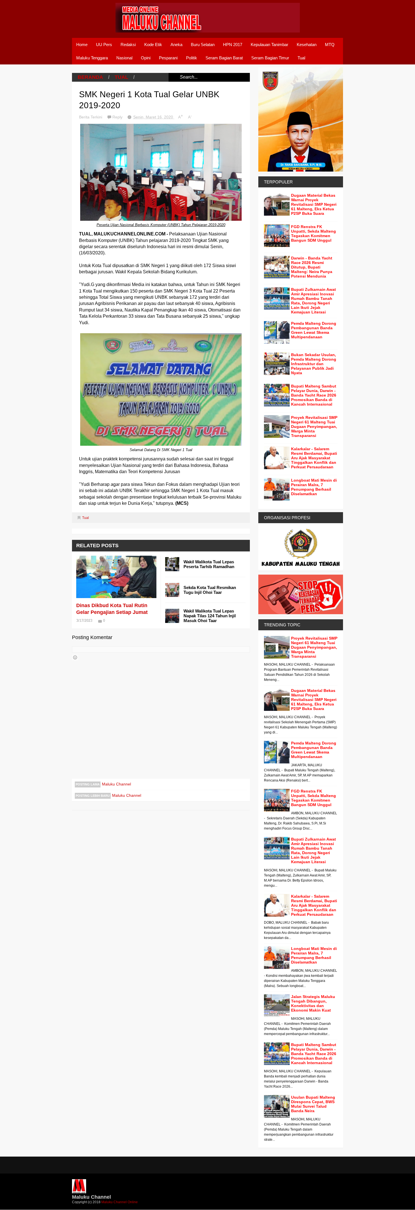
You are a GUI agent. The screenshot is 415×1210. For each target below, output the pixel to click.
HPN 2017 (232, 44)
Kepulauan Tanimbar (269, 44)
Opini (145, 57)
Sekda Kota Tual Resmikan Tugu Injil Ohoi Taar (210, 590)
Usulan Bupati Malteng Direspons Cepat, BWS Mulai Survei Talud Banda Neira (313, 1104)
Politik (191, 57)
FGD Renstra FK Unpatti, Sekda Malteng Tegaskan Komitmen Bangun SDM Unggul (313, 233)
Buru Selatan (203, 44)
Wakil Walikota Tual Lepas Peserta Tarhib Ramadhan (209, 564)
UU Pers (104, 44)
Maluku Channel (116, 784)
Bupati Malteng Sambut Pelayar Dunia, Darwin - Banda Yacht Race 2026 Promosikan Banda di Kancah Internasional (313, 395)
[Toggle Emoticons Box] (75, 657)
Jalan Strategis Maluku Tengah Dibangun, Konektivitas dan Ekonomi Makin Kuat (313, 1003)
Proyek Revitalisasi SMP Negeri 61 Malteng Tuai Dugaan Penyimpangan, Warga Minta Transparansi (314, 426)
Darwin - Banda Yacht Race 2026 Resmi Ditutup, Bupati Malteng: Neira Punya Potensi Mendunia (311, 267)
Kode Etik (153, 44)
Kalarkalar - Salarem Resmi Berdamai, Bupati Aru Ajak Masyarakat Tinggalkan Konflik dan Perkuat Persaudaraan (314, 458)
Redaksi (128, 44)
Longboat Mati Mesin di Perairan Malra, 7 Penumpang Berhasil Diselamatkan (314, 487)
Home (82, 44)
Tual (301, 57)
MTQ (330, 44)
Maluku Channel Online (119, 1202)
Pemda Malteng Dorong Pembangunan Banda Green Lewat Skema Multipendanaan (313, 330)
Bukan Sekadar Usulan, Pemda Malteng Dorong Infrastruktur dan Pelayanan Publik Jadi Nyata (313, 363)
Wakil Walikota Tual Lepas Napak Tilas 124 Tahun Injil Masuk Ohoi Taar (210, 616)
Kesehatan (306, 44)
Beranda (90, 77)
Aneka (176, 44)
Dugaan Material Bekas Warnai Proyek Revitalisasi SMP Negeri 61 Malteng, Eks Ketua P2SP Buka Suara (314, 204)
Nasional (124, 57)
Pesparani (168, 57)
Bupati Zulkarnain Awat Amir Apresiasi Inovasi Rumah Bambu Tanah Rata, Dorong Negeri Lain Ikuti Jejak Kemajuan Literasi (313, 300)
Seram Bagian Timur (270, 57)
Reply (118, 117)
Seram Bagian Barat (224, 57)
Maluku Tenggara (92, 57)
